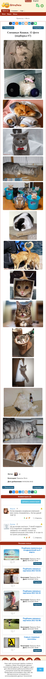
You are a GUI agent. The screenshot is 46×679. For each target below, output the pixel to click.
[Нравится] (27, 518)
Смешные (14, 11)
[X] (10, 23)
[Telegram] (23, 23)
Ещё (21, 11)
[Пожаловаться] (41, 508)
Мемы (15, 14)
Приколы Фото (22, 478)
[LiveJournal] (32, 23)
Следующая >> (38, 28)
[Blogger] (26, 23)
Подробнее (37, 563)
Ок (40, 669)
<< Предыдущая (8, 28)
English (36, 1)
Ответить (38, 518)
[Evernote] (35, 23)
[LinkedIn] (29, 23)
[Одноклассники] (16, 23)
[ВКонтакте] (13, 23)
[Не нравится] (29, 518)
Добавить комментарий (30, 501)
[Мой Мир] (20, 23)
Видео (9, 14)
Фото (3, 14)
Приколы (5, 11)
